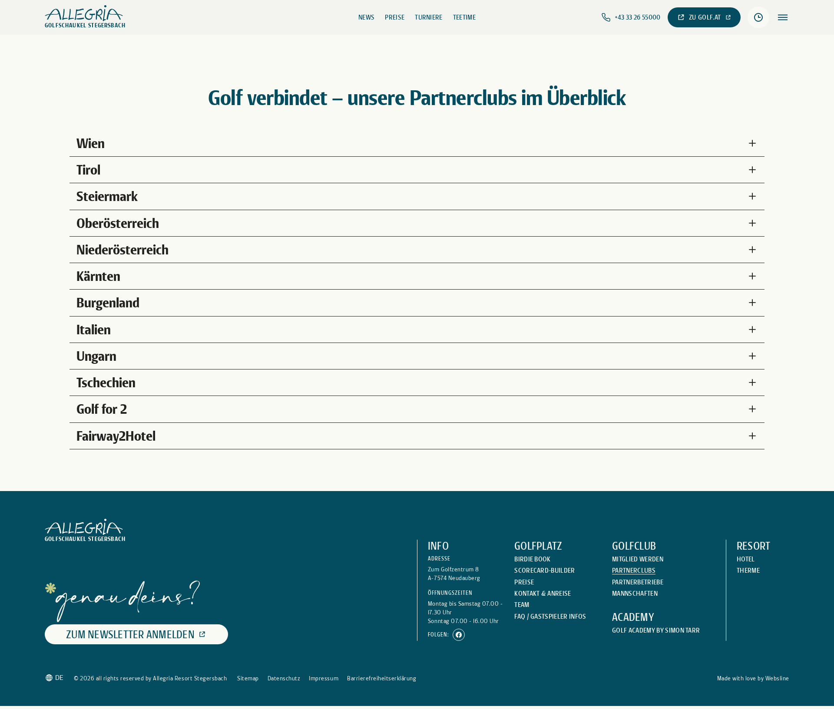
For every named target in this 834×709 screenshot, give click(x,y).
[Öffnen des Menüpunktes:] (782, 17)
